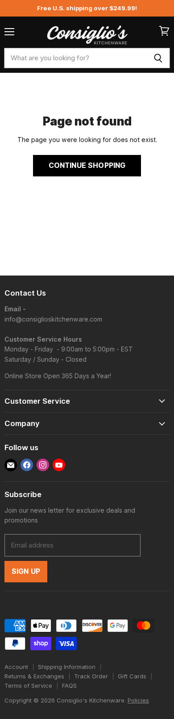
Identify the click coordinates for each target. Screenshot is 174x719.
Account (16, 666)
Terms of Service (28, 685)
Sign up (26, 571)
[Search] (158, 58)
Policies (138, 700)
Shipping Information (66, 666)
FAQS (69, 685)
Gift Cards (132, 676)
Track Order (91, 676)
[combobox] (75, 58)
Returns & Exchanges (34, 676)
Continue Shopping (87, 165)
